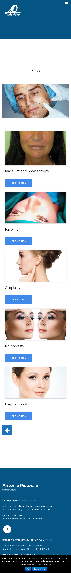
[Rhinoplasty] (35, 324)
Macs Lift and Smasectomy (27, 171)
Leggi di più (39, 569)
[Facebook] (7, 529)
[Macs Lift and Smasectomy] (35, 148)
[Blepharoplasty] (35, 383)
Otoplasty (13, 288)
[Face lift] (35, 208)
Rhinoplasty (14, 346)
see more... (19, 183)
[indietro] (7, 430)
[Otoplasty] (35, 266)
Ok (27, 569)
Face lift (11, 229)
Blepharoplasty (17, 404)
